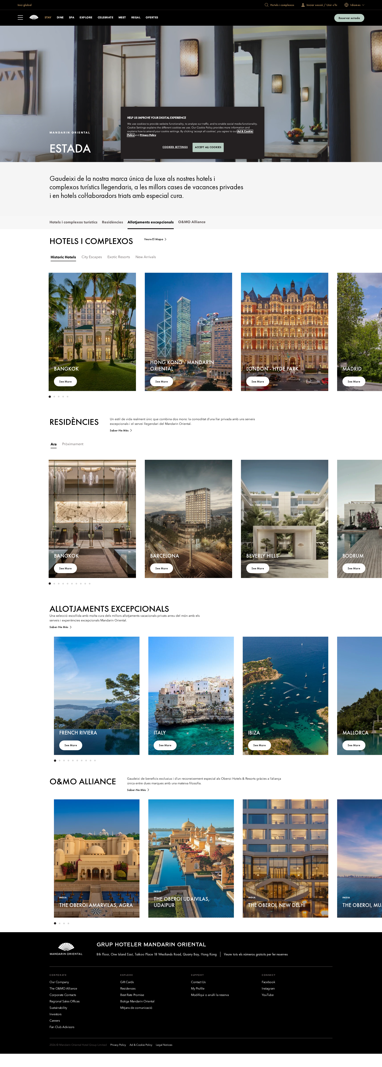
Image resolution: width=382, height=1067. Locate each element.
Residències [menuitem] (112, 222)
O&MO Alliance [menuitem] (192, 222)
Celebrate (105, 17)
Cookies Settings (175, 147)
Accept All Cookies (208, 147)
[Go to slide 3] (58, 396)
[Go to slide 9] (85, 583)
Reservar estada (349, 18)
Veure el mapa (153, 239)
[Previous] (57, 331)
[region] (192, 133)
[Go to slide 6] (72, 583)
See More (65, 381)
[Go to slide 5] (67, 396)
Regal (135, 17)
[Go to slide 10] (89, 583)
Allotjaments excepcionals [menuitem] (151, 222)
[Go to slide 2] (54, 396)
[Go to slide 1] (50, 396)
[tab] (63, 257)
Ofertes (152, 17)
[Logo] (33, 18)
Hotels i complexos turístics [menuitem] (73, 222)
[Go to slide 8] (80, 583)
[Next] (319, 331)
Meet (122, 17)
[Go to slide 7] (76, 583)
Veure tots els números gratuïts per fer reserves (256, 954)
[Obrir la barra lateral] (20, 18)
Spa (71, 17)
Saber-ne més (119, 430)
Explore (86, 17)
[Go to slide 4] (63, 396)
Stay (48, 17)
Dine (60, 17)
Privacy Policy (148, 135)
